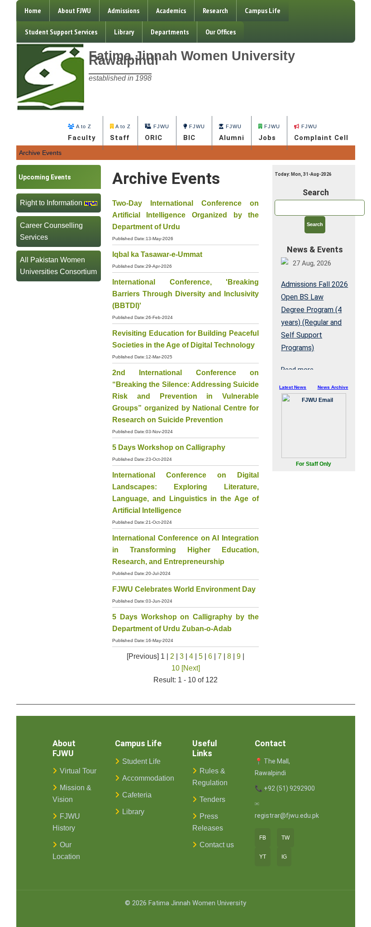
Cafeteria (137, 795)
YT (262, 857)
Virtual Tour (78, 771)
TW (285, 838)
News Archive (333, 387)
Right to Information (51, 203)
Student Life (141, 761)
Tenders (212, 799)
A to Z (82, 133)
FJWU (157, 133)
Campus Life (263, 10)
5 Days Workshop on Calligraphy (168, 447)
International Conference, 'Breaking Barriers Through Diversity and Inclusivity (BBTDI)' (185, 293)
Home (32, 10)
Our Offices (220, 31)
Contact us (217, 845)
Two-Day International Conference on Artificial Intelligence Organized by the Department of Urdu (185, 215)
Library (124, 31)
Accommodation (148, 778)
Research (215, 10)
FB (262, 838)
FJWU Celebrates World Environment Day (184, 589)
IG (284, 857)
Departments (170, 31)
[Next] (190, 668)
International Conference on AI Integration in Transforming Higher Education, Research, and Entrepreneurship (185, 549)
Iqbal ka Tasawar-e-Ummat (157, 254)
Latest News (292, 387)
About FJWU (74, 10)
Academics (171, 10)
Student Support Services (61, 31)
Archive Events (40, 152)
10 (175, 668)
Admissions (123, 10)
